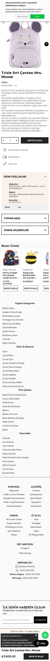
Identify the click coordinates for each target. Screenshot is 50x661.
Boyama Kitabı (8, 473)
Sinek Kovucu (8, 402)
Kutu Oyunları (8, 461)
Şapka (5, 429)
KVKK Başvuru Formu (13, 527)
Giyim (4, 351)
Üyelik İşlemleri (36, 494)
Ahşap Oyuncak (9, 453)
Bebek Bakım (36, 527)
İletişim (14, 534)
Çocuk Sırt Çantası (10, 425)
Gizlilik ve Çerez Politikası (14, 494)
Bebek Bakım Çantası (11, 316)
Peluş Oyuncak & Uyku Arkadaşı (15, 457)
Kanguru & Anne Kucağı (12, 312)
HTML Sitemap (25, 553)
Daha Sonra (22, 16)
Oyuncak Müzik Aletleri (12, 449)
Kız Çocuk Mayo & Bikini (12, 382)
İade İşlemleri (36, 506)
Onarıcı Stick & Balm (10, 398)
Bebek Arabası (8, 308)
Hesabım (36, 490)
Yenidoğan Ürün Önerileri (12, 319)
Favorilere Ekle (16, 252)
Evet (37, 16)
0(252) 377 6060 (25, 574)
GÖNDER (40, 620)
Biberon (5, 410)
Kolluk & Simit (8, 421)
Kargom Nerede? (14, 523)
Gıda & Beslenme (9, 327)
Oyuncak (6, 339)
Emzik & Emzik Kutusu (11, 406)
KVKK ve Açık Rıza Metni (14, 502)
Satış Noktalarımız (14, 506)
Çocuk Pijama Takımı (10, 370)
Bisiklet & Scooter (10, 414)
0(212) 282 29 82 (27, 570)
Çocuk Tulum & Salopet (12, 367)
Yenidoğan (36, 523)
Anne (36, 519)
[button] (21, 67)
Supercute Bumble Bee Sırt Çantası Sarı (29, 275)
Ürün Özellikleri (15, 176)
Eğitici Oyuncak (9, 343)
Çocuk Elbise (7, 355)
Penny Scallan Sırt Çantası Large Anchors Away (10, 275)
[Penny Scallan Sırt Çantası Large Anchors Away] (10, 258)
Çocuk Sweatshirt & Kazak (13, 363)
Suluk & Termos (8, 331)
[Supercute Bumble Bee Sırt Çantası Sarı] (31, 258)
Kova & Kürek (8, 442)
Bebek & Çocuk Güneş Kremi (14, 395)
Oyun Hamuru (8, 446)
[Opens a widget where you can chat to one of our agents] (41, 643)
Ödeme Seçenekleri (16, 230)
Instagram (25, 548)
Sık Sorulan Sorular (14, 519)
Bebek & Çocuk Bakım (11, 323)
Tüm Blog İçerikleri (36, 534)
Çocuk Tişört (7, 359)
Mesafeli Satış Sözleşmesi (14, 498)
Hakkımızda (14, 490)
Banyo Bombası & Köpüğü (13, 418)
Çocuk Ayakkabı (9, 374)
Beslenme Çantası (10, 335)
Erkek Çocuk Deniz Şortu (12, 386)
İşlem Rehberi (36, 498)
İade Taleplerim (14, 531)
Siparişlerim (36, 502)
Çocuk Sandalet (9, 378)
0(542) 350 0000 (25, 578)
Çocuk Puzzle (7, 469)
